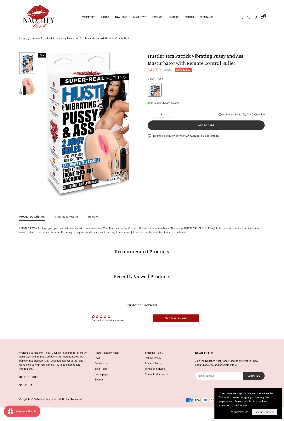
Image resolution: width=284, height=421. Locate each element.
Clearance (206, 17)
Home (22, 38)
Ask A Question (255, 114)
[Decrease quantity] (152, 113)
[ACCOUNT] (248, 17)
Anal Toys (121, 17)
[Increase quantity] (171, 113)
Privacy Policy (153, 363)
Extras (189, 17)
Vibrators (88, 17)
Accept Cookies (264, 412)
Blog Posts (101, 368)
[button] (133, 124)
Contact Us (101, 363)
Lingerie (174, 17)
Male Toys (139, 17)
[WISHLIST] (255, 17)
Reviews (93, 216)
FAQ (97, 358)
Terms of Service (155, 368)
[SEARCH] (241, 17)
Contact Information (156, 374)
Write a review (175, 318)
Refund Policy (153, 358)
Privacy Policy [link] (239, 412)
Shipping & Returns (66, 216)
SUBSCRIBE (253, 375)
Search (99, 379)
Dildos (105, 17)
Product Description (32, 216)
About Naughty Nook (107, 352)
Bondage (157, 17)
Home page (101, 374)
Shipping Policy (154, 352)
